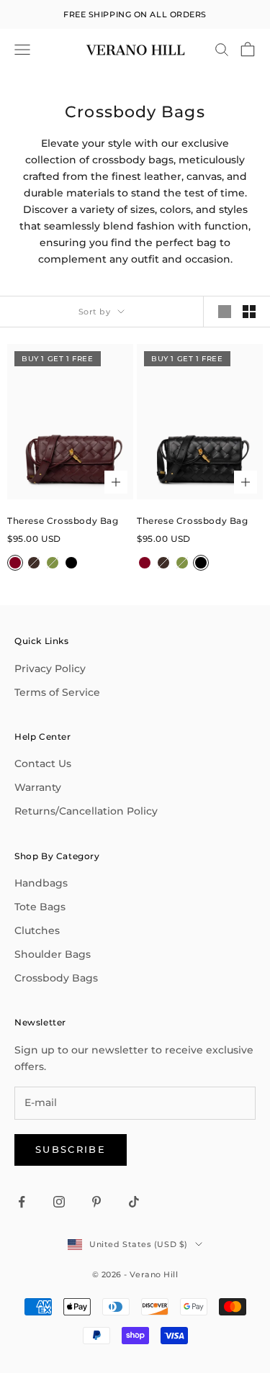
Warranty (37, 787)
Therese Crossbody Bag (63, 520)
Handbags (41, 882)
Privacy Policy (50, 668)
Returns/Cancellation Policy (86, 811)
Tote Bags (40, 906)
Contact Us (42, 763)
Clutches (37, 930)
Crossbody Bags (56, 977)
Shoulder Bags (52, 954)
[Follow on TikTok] (134, 1202)
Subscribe (70, 1149)
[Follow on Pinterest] (96, 1202)
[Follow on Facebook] (21, 1202)
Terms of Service (57, 692)
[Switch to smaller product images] (249, 311)
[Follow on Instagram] (59, 1202)
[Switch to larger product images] (224, 311)
